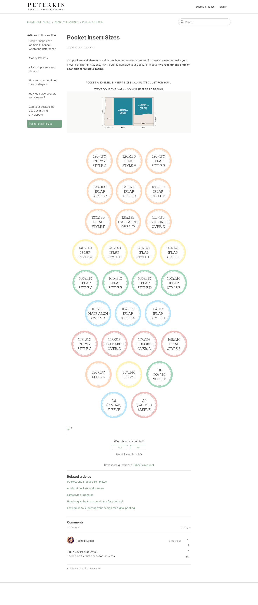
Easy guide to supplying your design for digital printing (101, 508)
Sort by (184, 527)
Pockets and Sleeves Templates (87, 481)
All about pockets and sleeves (42, 69)
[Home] (46, 6)
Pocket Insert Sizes (40, 123)
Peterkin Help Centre (38, 22)
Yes (120, 447)
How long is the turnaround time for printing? (95, 501)
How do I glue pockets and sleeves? (42, 95)
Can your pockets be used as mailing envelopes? (41, 110)
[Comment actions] (188, 557)
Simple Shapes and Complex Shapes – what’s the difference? (42, 45)
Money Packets (38, 58)
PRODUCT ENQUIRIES (66, 22)
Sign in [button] (223, 6)
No (138, 447)
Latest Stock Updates (80, 494)
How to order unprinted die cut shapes (43, 82)
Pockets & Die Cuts (92, 22)
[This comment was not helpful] (188, 551)
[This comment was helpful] (188, 540)
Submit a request (205, 6)
